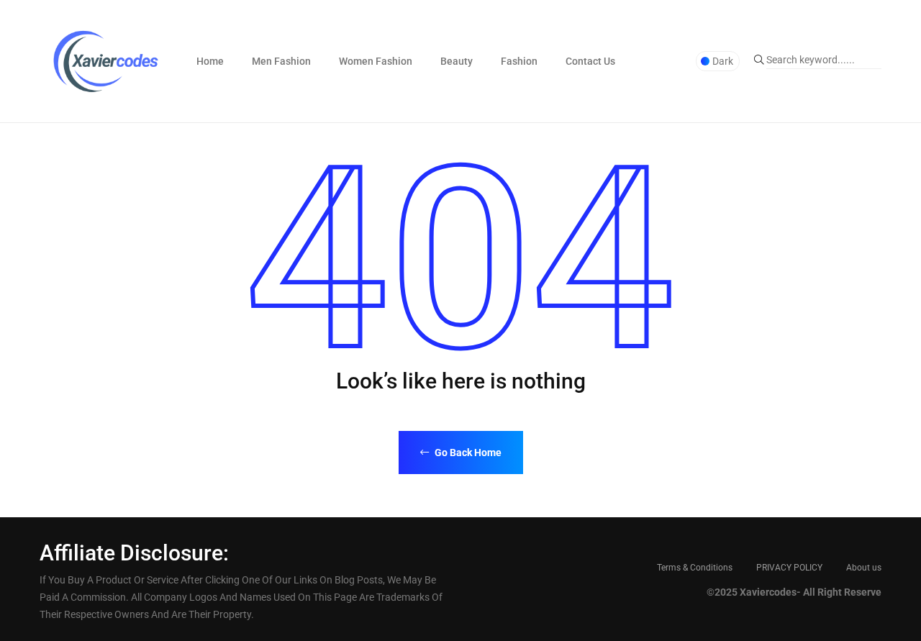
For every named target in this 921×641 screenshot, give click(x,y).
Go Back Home (467, 452)
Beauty (456, 61)
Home (210, 61)
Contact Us (590, 61)
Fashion (519, 61)
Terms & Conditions (694, 568)
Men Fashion (281, 61)
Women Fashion (375, 61)
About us (863, 568)
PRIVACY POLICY (789, 568)
